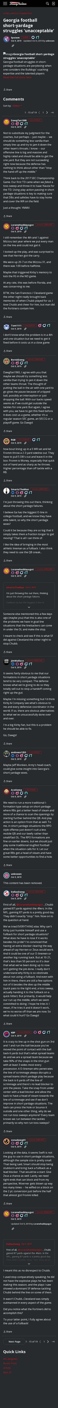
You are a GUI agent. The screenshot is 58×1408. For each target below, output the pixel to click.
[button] (6, 39)
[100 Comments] (44, 325)
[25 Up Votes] (38, 37)
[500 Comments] (22, 363)
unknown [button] (50, 40)
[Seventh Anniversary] (17, 228)
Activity (7, 1367)
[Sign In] (53, 3)
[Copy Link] (13, 45)
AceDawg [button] (16, 789)
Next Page (14, 1341)
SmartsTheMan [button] (20, 489)
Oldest (16, 105)
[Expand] (29, 607)
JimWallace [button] (17, 660)
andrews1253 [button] (18, 752)
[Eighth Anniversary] (22, 664)
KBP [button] (13, 1032)
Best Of (7, 1372)
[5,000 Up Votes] (26, 228)
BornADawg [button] (17, 359)
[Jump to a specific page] (52, 112)
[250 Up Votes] (31, 755)
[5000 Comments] (26, 664)
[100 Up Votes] (26, 123)
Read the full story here (17, 77)
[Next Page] (47, 112)
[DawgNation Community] (18, 3)
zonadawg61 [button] (18, 1140)
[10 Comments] (22, 123)
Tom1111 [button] (16, 325)
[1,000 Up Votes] (26, 363)
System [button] (15, 37)
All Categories (10, 1358)
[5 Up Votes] (26, 793)
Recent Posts (10, 1363)
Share (7, 89)
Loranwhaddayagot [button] (22, 225)
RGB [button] (13, 439)
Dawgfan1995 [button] (19, 120)
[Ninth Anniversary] (22, 492)
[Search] (47, 3)
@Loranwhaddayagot (29, 904)
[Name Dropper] (13, 123)
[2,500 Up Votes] (31, 492)
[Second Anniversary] (40, 325)
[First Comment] (33, 37)
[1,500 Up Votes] (26, 895)
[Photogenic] (13, 492)
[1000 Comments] (22, 228)
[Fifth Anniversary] (22, 755)
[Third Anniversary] (17, 793)
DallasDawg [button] (18, 891)
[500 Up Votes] (49, 1032)
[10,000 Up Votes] (31, 664)
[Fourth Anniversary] (17, 123)
